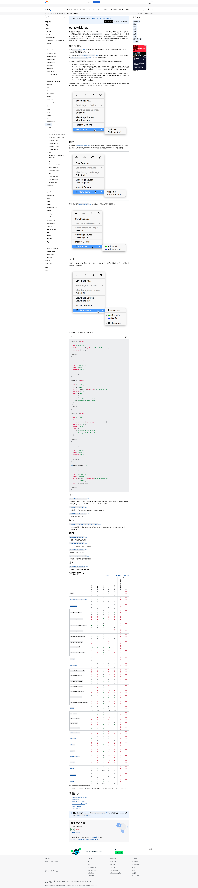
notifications (50, 186)
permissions (50, 195)
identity (49, 115)
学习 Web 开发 (136, 864)
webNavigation (51, 251)
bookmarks (50, 50)
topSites (49, 238)
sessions (49, 220)
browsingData (51, 59)
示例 (134, 26)
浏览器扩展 (48, 22)
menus (49, 124)
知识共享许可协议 (89, 885)
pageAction (50, 192)
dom (48, 90)
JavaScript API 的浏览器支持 (55, 40)
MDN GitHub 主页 (115, 873)
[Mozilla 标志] (50, 882)
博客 (89, 864)
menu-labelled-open (78, 801)
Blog (127, 9)
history (49, 109)
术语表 (134, 873)
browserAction (51, 53)
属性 (134, 31)
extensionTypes (51, 103)
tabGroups (50, 229)
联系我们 (47, 267)
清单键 (48, 260)
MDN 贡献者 (95, 837)
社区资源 (112, 864)
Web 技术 (135, 862)
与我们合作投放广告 (93, 870)
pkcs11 (49, 198)
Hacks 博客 (135, 876)
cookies (49, 78)
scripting (49, 214)
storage (49, 226)
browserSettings (51, 56)
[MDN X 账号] (51, 871)
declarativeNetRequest (53, 81)
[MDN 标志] (48, 858)
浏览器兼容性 (137, 39)
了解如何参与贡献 (75, 832)
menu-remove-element (78, 804)
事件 (134, 36)
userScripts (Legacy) (53, 248)
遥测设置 (69, 882)
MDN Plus (91, 873)
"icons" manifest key (81, 145)
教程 (133, 870)
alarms (49, 47)
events (49, 96)
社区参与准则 (85, 882)
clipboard (50, 65)
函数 (134, 34)
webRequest (50, 254)
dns (48, 87)
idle (48, 118)
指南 (133, 867)
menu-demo (75, 799)
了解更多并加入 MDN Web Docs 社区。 (101, 18)
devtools (49, 84)
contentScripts (51, 72)
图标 (134, 24)
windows (49, 257)
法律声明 (76, 882)
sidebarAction (51, 223)
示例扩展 (135, 41)
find (48, 106)
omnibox (49, 189)
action (49, 43)
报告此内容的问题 (91, 839)
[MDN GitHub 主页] (46, 871)
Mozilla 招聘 (91, 867)
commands (50, 68)
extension (50, 100)
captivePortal (51, 62)
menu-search (76, 806)
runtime (49, 210)
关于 (89, 862)
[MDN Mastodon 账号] (54, 871)
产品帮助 (90, 876)
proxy (49, 204)
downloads (50, 93)
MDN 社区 (113, 862)
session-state (76, 808)
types (48, 242)
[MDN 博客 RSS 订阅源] (57, 871)
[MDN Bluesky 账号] (48, 871)
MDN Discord (114, 870)
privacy (49, 201)
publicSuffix (50, 207)
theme (49, 235)
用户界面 (48, 31)
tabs (48, 232)
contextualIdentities (53, 75)
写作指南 (112, 867)
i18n (48, 112)
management (51, 121)
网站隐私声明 (60, 882)
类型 (134, 29)
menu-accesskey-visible (79, 797)
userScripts (50, 245)
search (49, 217)
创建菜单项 (136, 21)
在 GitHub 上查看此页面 (77, 839)
